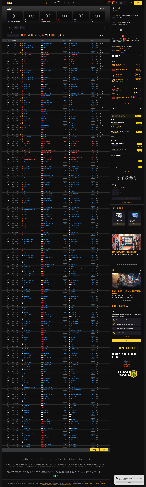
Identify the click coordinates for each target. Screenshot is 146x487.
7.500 (93, 56)
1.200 (93, 50)
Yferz (116, 35)
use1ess (117, 38)
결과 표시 (127, 336)
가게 (61, 3)
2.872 (93, 391)
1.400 (93, 161)
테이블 (10, 28)
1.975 (65, 173)
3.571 (93, 273)
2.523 (93, 111)
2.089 (93, 198)
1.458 (65, 111)
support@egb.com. (67, 484)
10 (136, 265)
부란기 (17, 28)
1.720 (65, 102)
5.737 (93, 262)
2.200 (93, 446)
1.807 (93, 207)
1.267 (65, 109)
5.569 (93, 234)
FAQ (73, 3)
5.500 (93, 81)
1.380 (65, 328)
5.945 (93, 264)
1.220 (65, 52)
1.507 (65, 291)
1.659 (93, 214)
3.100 (93, 95)
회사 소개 (65, 459)
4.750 (65, 389)
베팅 (46, 3)
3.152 (93, 61)
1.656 (93, 216)
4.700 (93, 145)
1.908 (65, 207)
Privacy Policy (95, 483)
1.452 (65, 123)
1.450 (65, 255)
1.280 (65, 394)
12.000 (92, 104)
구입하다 (119, 224)
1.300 (65, 97)
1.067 (65, 330)
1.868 (93, 341)
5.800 (93, 129)
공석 (90, 459)
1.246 (65, 150)
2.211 (93, 382)
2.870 (93, 66)
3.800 (93, 52)
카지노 (51, 3)
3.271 (93, 109)
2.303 (65, 168)
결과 (22, 28)
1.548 (65, 88)
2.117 (93, 157)
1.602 (65, 225)
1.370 (65, 396)
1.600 (93, 164)
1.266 (65, 227)
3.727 (93, 277)
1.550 (93, 184)
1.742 (93, 173)
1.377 (65, 344)
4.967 (65, 252)
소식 (65, 3)
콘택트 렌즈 (72, 459)
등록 (138, 3)
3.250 (93, 97)
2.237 (93, 177)
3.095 (93, 159)
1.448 (65, 77)
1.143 (65, 145)
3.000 (93, 118)
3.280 (93, 227)
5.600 (93, 120)
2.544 (93, 255)
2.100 (93, 287)
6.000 (93, 79)
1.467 (93, 248)
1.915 (93, 387)
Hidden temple (118, 306)
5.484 (65, 59)
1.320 (65, 118)
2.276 (93, 193)
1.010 (65, 346)
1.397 (65, 100)
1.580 (93, 298)
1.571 (65, 179)
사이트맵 (79, 459)
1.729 (65, 127)
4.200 (93, 116)
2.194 (65, 298)
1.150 (93, 266)
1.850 (65, 43)
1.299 (65, 95)
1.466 (65, 70)
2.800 (93, 284)
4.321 (93, 289)
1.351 (65, 66)
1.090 (65, 262)
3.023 (93, 339)
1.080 (93, 45)
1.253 (65, 63)
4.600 (65, 266)
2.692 (65, 161)
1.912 (65, 75)
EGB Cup (56, 3)
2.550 (93, 77)
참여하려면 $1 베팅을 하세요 (126, 198)
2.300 (93, 148)
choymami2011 (118, 46)
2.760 (93, 328)
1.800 (65, 387)
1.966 (65, 166)
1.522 (65, 148)
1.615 (93, 321)
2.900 (93, 143)
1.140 (93, 389)
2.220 (93, 134)
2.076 (65, 214)
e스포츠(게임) (24, 459)
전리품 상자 (117, 207)
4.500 (93, 86)
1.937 (93, 205)
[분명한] (106, 35)
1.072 (65, 246)
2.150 (93, 125)
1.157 (65, 86)
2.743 (93, 236)
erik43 (116, 17)
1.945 (93, 202)
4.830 (93, 337)
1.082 (65, 264)
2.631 (93, 123)
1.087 (65, 129)
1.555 (65, 177)
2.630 (93, 257)
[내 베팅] (106, 27)
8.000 (93, 91)
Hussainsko (117, 15)
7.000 (93, 189)
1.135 (65, 337)
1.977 (65, 223)
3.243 (65, 50)
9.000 (93, 412)
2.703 (93, 100)
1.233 (65, 132)
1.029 (65, 91)
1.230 (65, 277)
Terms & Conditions (87, 483)
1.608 (65, 125)
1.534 (65, 193)
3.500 (93, 47)
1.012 (65, 412)
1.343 (65, 143)
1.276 (65, 432)
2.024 (93, 170)
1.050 (65, 56)
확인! (129, 482)
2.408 (65, 300)
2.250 (93, 88)
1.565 (65, 134)
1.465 (65, 72)
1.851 (65, 341)
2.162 (65, 164)
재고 (69, 3)
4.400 (93, 259)
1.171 (65, 289)
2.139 (65, 321)
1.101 (93, 59)
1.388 (65, 138)
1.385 (65, 236)
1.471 (93, 300)
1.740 (93, 223)
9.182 (93, 346)
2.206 (65, 232)
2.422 (93, 72)
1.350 (65, 391)
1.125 (65, 84)
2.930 (65, 353)
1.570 (65, 382)
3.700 (93, 132)
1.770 (65, 202)
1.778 (65, 205)
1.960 (93, 154)
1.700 (65, 170)
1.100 (65, 81)
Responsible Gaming (45, 484)
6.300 (65, 45)
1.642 (65, 287)
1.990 (93, 127)
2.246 (65, 184)
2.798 (65, 250)
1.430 (65, 303)
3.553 (93, 63)
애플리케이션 (131, 348)
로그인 (130, 3)
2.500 (65, 248)
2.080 (65, 216)
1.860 (65, 241)
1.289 (65, 61)
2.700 (93, 152)
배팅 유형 (9, 32)
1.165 (65, 259)
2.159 (93, 225)
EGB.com (18, 481)
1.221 (65, 68)
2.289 (93, 230)
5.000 (93, 84)
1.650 (65, 198)
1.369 (93, 250)
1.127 (93, 252)
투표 (127, 340)
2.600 (93, 303)
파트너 (85, 459)
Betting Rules (102, 483)
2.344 (93, 211)
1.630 (65, 157)
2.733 (93, 138)
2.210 (93, 179)
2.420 (93, 70)
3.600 (93, 150)
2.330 (93, 291)
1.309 (65, 113)
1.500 (65, 211)
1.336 (93, 353)
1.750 (93, 166)
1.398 (65, 152)
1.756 (65, 154)
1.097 (65, 234)
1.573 (93, 232)
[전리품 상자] (108, 3)
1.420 (65, 257)
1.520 (93, 168)
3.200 (93, 113)
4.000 (93, 268)
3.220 (93, 432)
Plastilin (117, 22)
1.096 (65, 120)
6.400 (93, 330)
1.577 (65, 446)
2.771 (93, 344)
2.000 (93, 102)
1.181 (65, 116)
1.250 (65, 47)
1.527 (65, 230)
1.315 (65, 339)
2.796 (93, 396)
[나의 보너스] (112, 3)
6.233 (93, 246)
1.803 (93, 75)
